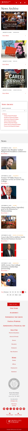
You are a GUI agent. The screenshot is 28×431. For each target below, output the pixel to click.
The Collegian (9, 415)
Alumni (15, 205)
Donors (14, 340)
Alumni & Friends (14, 336)
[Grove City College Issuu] (17, 409)
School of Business (18, 235)
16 (20, 292)
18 (25, 292)
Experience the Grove (14, 317)
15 (17, 292)
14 (15, 292)
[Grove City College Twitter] (7, 409)
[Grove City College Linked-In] (24, 409)
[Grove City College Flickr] (20, 409)
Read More (4, 153)
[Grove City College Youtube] (14, 409)
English (15, 147)
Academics (15, 175)
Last (20, 295)
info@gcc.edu (14, 401)
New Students (14, 351)
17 (22, 292)
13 (12, 292)
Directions (14, 404)
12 (10, 292)
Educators (14, 344)
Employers (14, 348)
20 (10, 295)
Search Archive (6, 108)
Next (16, 295)
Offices (14, 364)
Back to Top (13, 304)
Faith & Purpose (14, 321)
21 (13, 295)
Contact (14, 405)
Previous (6, 292)
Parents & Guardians (14, 333)
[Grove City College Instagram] (11, 409)
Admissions (16, 263)
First (2, 292)
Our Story (14, 308)
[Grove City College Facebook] (4, 409)
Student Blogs (18, 415)
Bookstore (14, 371)
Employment (14, 368)
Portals (14, 360)
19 (7, 295)
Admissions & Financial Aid (14, 326)
